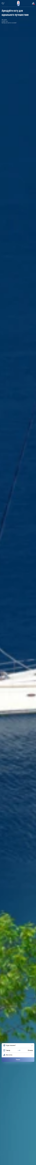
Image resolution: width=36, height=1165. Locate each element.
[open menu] (3, 3)
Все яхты (9, 1055)
